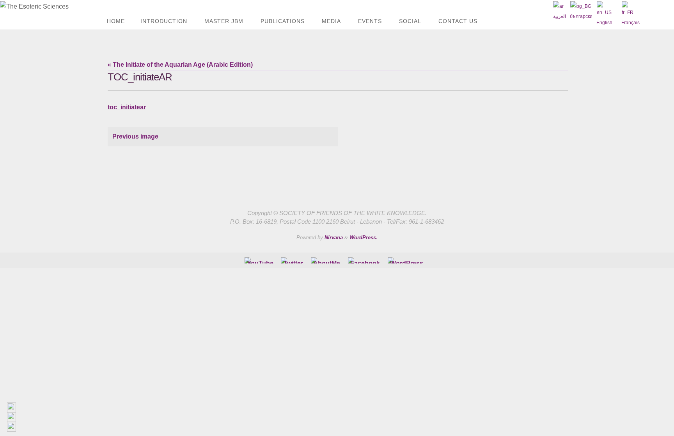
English (604, 22)
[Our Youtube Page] (260, 260)
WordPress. (363, 237)
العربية (559, 16)
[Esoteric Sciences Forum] (365, 260)
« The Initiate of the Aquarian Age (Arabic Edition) (180, 64)
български (581, 16)
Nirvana (334, 237)
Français (630, 22)
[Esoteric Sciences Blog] (406, 260)
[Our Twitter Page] (293, 260)
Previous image (135, 136)
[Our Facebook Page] (326, 260)
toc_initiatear (127, 107)
